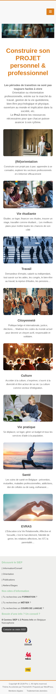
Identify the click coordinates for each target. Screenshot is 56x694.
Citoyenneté (26, 320)
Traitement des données (37, 691)
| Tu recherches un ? (16, 602)
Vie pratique (26, 427)
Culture (26, 375)
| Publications (8, 579)
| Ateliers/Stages (10, 585)
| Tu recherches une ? (19, 597)
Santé (26, 474)
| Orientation (8, 574)
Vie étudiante (26, 213)
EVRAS (26, 526)
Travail (26, 269)
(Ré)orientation (26, 161)
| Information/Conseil (12, 568)
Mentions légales (16, 691)
